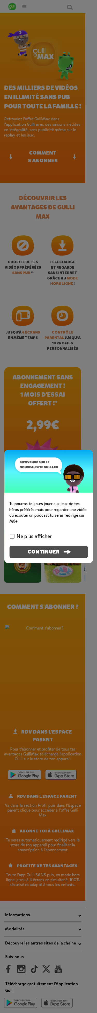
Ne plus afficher (34, 536)
